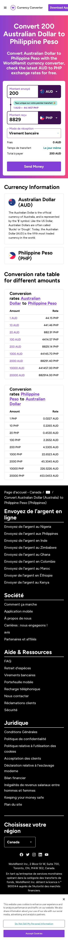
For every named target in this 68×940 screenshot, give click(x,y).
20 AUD (14, 332)
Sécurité (10, 710)
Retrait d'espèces (17, 668)
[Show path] (48, 492)
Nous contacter (16, 696)
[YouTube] (46, 854)
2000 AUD (16, 361)
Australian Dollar (27, 401)
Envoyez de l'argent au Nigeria (27, 526)
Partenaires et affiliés (20, 639)
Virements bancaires (19, 675)
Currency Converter (30, 7)
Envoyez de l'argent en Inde (25, 540)
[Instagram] (34, 854)
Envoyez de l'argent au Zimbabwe (30, 547)
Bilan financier (15, 778)
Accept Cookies (34, 933)
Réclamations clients (20, 703)
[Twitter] (28, 854)
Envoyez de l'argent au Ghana (27, 554)
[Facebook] (21, 854)
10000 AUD (17, 368)
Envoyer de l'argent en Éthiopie (28, 575)
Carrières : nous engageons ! (26, 625)
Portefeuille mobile (18, 682)
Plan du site (13, 804)
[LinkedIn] (40, 854)
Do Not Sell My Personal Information (34, 923)
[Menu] (5, 7)
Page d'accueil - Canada (22, 492)
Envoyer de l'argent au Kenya (26, 582)
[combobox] (34, 133)
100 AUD (15, 339)
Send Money (34, 166)
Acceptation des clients (22, 758)
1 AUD (13, 318)
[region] (34, 917)
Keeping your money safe (24, 797)
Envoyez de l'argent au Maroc (27, 568)
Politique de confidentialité (25, 739)
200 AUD (15, 346)
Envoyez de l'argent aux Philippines (31, 533)
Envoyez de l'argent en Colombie (29, 561)
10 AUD (14, 325)
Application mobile (18, 611)
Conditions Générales (20, 732)
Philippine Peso (42, 303)
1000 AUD (16, 353)
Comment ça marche (20, 604)
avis (7, 632)
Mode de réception (21, 128)
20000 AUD (17, 375)
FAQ (7, 661)
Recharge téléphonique (22, 689)
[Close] (64, 899)
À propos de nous (17, 618)
